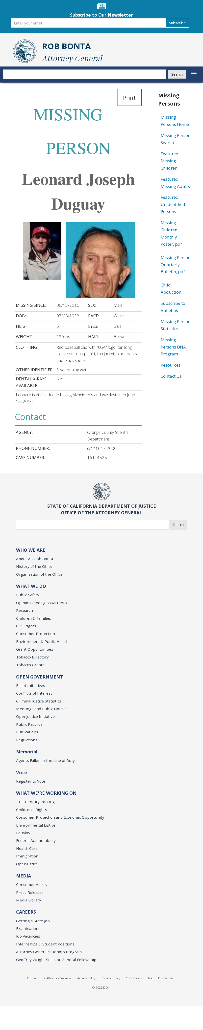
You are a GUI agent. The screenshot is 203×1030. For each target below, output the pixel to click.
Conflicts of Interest (34, 693)
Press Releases (30, 892)
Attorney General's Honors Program (49, 951)
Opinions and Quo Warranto (41, 602)
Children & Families (33, 618)
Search (177, 74)
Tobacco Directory (32, 657)
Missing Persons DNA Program (173, 347)
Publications (27, 731)
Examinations (28, 928)
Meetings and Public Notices (42, 708)
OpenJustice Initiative (35, 716)
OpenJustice (27, 863)
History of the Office (34, 566)
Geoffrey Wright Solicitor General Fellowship (56, 959)
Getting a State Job (33, 920)
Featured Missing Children (169, 161)
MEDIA (23, 876)
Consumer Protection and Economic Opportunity (60, 817)
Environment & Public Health (42, 641)
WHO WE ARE (30, 550)
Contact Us (171, 376)
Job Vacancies (28, 936)
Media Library (28, 900)
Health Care (27, 848)
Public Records (29, 724)
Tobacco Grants (30, 664)
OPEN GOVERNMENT (39, 677)
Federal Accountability (36, 840)
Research (24, 610)
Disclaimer (166, 978)
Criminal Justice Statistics (38, 701)
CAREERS (26, 912)
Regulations (26, 739)
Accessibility (86, 978)
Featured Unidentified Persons (173, 204)
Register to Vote (30, 781)
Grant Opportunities (34, 649)
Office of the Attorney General (49, 978)
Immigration (27, 856)
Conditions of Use (139, 978)
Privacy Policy (110, 978)
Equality (23, 832)
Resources (170, 365)
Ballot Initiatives (30, 685)
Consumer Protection (35, 633)
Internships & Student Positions (45, 944)
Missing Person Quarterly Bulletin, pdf (175, 265)
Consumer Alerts (31, 884)
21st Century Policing (35, 801)
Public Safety (27, 594)
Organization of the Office (39, 574)
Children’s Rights (31, 809)
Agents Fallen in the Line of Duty (45, 760)
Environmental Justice (35, 825)
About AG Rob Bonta (34, 558)
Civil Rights (26, 625)
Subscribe (177, 22)
